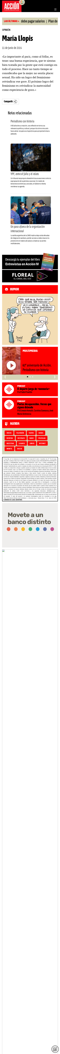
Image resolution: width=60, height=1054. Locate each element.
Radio (31, 438)
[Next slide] (54, 813)
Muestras (10, 444)
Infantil (9, 449)
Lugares (22, 444)
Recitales (21, 438)
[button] (27, 376)
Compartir (8, 101)
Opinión (6, 30)
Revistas (10, 438)
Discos (19, 449)
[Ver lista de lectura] (55, 1049)
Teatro (31, 433)
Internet (42, 444)
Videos (9, 433)
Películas (41, 438)
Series (41, 433)
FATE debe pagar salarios (21, 21)
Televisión (20, 433)
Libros (32, 444)
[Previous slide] (5, 813)
